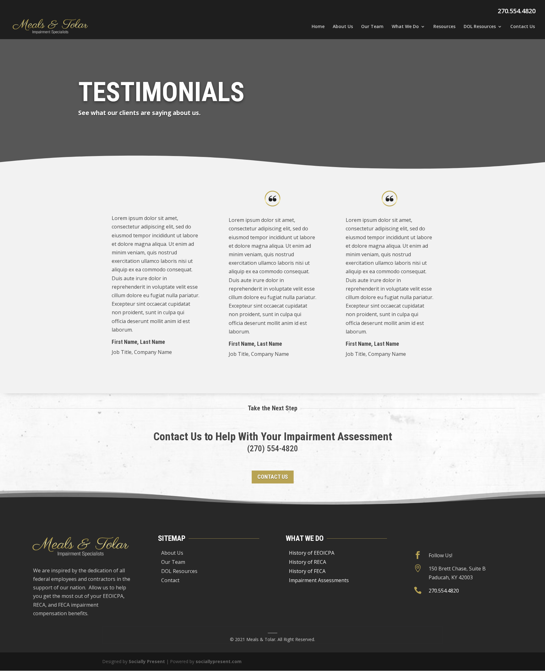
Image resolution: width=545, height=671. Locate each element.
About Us (343, 26)
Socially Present (147, 661)
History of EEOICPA (311, 552)
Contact (170, 580)
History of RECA (307, 561)
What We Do (405, 26)
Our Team (372, 26)
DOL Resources (480, 26)
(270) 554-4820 (272, 448)
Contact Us (522, 26)
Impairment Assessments (319, 580)
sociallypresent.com (219, 661)
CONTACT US (272, 476)
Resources (444, 26)
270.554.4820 (517, 11)
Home (318, 26)
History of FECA (307, 571)
